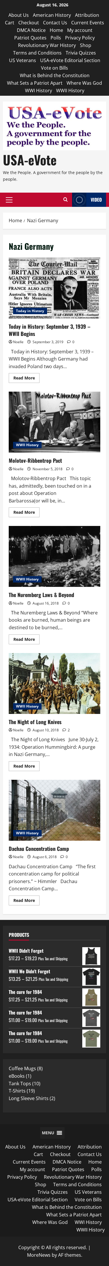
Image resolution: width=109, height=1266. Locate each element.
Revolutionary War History (47, 45)
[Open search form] (65, 200)
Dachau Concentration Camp (54, 810)
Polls (56, 38)
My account (79, 30)
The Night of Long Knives (54, 683)
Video (96, 199)
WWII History (70, 90)
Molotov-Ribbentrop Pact (54, 422)
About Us (18, 15)
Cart (9, 22)
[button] (9, 200)
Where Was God (84, 83)
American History (52, 15)
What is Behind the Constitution (55, 75)
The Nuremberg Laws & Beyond (54, 556)
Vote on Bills (54, 68)
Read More (26, 379)
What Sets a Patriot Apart (34, 83)
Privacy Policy (80, 38)
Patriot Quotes (30, 38)
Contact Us (55, 22)
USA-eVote (30, 159)
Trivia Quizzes (81, 53)
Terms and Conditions (37, 53)
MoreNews (39, 1255)
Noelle (18, 341)
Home (56, 30)
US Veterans (22, 60)
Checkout (28, 22)
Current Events (87, 22)
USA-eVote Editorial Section (70, 60)
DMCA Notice (31, 30)
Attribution (87, 15)
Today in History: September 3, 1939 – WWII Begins (54, 288)
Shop (85, 45)
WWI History (38, 90)
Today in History (30, 310)
